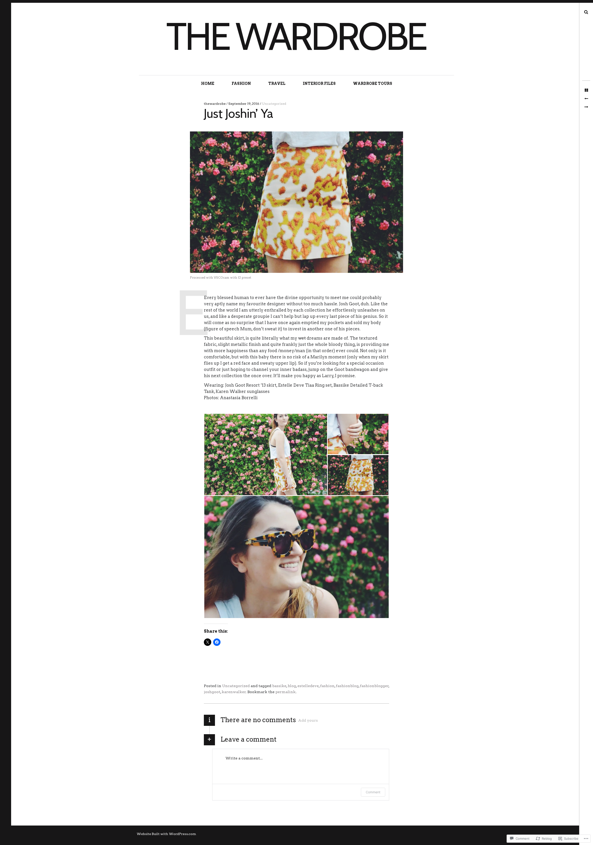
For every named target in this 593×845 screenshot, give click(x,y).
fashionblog (347, 686)
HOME (207, 83)
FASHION (241, 83)
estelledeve (308, 686)
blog (292, 686)
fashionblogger (374, 686)
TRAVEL (276, 83)
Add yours (308, 720)
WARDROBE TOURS (372, 83)
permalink (285, 692)
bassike (279, 686)
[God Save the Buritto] (586, 99)
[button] (265, 454)
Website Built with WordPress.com (166, 834)
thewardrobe (215, 103)
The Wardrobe (296, 36)
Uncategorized (274, 103)
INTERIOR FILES (319, 83)
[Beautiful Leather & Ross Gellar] (586, 107)
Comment (373, 792)
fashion (327, 686)
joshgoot (212, 692)
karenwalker (234, 692)
